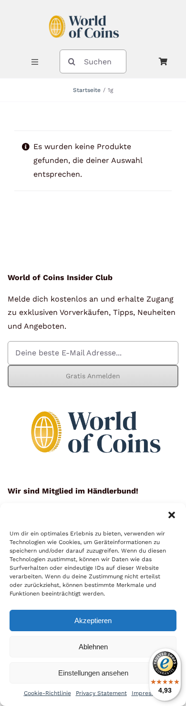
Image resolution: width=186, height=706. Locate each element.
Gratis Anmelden (93, 376)
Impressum (147, 693)
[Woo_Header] (84, 11)
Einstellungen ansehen (93, 673)
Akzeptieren (93, 620)
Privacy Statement (101, 693)
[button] (171, 515)
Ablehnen (93, 647)
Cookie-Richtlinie (47, 693)
